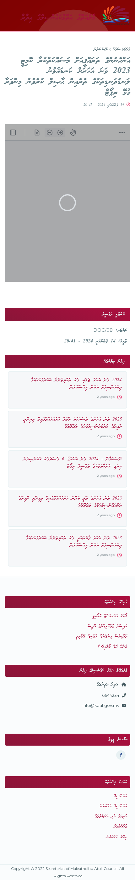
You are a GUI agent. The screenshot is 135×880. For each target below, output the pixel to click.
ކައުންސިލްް (120, 796)
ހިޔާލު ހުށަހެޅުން (116, 837)
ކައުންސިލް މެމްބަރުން (113, 806)
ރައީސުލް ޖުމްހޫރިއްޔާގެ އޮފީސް (107, 626)
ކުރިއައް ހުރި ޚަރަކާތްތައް (111, 817)
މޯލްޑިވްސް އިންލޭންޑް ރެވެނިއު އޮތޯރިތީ (101, 637)
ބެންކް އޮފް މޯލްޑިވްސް (112, 647)
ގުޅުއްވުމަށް (120, 827)
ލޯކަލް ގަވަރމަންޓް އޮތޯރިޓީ (109, 616)
